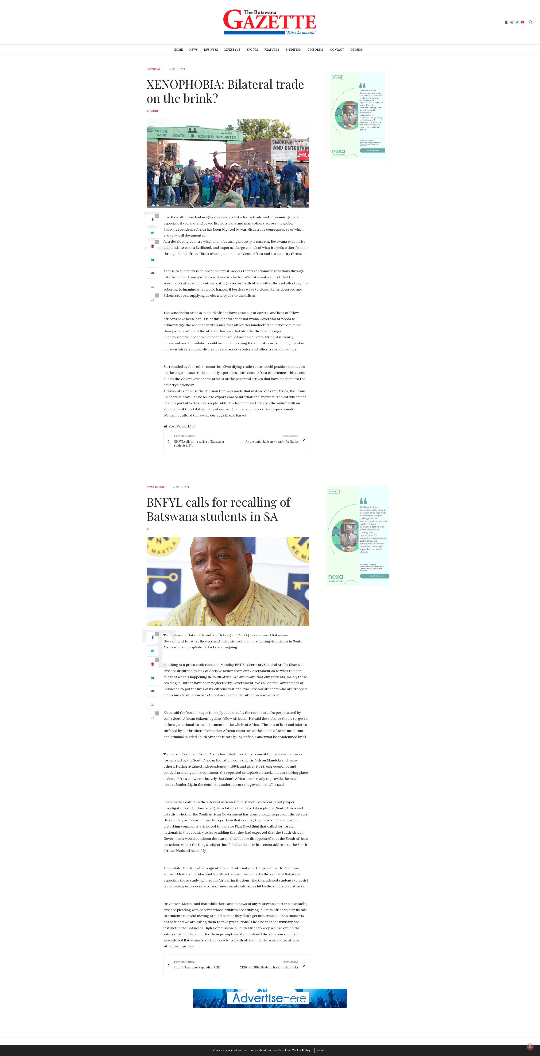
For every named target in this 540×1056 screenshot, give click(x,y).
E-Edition (293, 49)
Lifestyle (232, 49)
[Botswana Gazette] (270, 22)
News (193, 49)
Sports (252, 49)
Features (271, 49)
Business (211, 49)
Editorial (316, 49)
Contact (337, 49)
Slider (160, 487)
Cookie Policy (301, 1050)
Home (178, 49)
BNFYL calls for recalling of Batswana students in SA (218, 509)
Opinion (356, 49)
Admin (154, 110)
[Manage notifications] (530, 1046)
